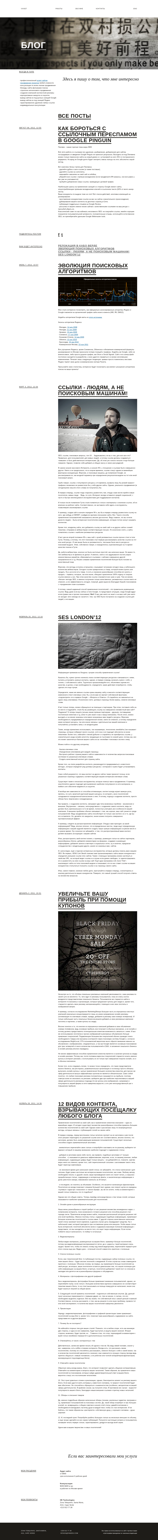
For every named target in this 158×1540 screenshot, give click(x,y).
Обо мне (79, 9)
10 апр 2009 (72, 332)
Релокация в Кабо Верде (77, 245)
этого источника (95, 317)
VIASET (24, 9)
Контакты (100, 9)
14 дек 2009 (79, 337)
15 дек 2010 (74, 342)
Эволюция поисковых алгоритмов (86, 248)
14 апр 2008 (72, 327)
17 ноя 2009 (73, 335)
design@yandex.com (69, 1533)
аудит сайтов (42, 80)
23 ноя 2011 (83, 344)
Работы (59, 9)
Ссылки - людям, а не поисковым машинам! (93, 251)
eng (135, 9)
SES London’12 (69, 254)
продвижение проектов (29, 83)
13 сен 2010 (72, 340)
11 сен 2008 (72, 330)
